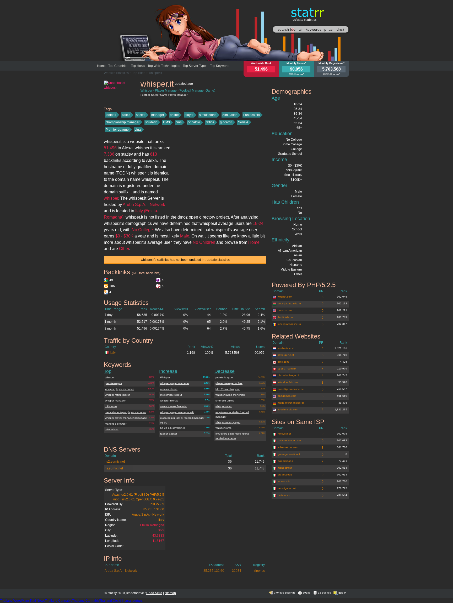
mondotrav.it (285, 467)
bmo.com (283, 361)
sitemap (170, 593)
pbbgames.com (287, 395)
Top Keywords (220, 66)
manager (157, 115)
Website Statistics (116, 73)
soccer (140, 115)
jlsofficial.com (285, 317)
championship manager (122, 122)
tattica (210, 122)
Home (101, 66)
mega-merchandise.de (291, 402)
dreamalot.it (285, 474)
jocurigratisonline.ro (289, 323)
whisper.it (155, 73)
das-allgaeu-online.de (291, 389)
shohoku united (224, 400)
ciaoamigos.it (285, 460)
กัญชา (140, 600)
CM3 (166, 122)
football (111, 115)
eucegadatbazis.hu (289, 303)
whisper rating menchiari (230, 394)
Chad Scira (154, 593)
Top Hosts (138, 66)
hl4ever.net (284, 433)
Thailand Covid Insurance (117, 600)
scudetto (151, 122)
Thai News (37, 600)
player (189, 115)
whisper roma (223, 427)
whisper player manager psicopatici (126, 417)
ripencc (259, 571)
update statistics (218, 260)
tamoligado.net (287, 488)
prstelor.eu (284, 495)
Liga (137, 129)
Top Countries (118, 66)
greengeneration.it (289, 454)
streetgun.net (286, 354)
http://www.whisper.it (227, 389)
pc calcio (193, 122)
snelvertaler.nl (286, 348)
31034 (236, 571)
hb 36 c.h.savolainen (173, 427)
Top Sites (138, 73)
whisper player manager (119, 389)
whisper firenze (169, 400)
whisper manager (115, 400)
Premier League (117, 129)
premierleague (113, 383)
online (174, 115)
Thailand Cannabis (58, 600)
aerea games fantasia (173, 406)
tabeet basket (168, 433)
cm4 (179, 122)
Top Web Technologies (164, 66)
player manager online (228, 383)
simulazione (208, 115)
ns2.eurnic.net (115, 461)
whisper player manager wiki (177, 412)
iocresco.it (284, 481)
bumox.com (285, 310)
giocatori (226, 122)
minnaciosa (111, 429)
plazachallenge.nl (288, 375)
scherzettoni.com (288, 447)
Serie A (243, 122)
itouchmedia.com (288, 409)
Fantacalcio (251, 115)
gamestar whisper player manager (125, 412)
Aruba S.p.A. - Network (148, 514)
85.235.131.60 (153, 509)
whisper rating (223, 406)
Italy (113, 353)
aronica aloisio (168, 389)
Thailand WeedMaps (15, 600)
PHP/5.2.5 (157, 504)
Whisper (110, 377)
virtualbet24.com (288, 382)
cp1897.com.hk (287, 368)
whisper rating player (117, 394)
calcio (126, 115)
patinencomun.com (289, 440)
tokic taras (111, 406)
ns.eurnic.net (114, 468)
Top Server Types (195, 66)
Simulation (230, 115)
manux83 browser (115, 423)
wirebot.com (285, 296)
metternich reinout (171, 394)
